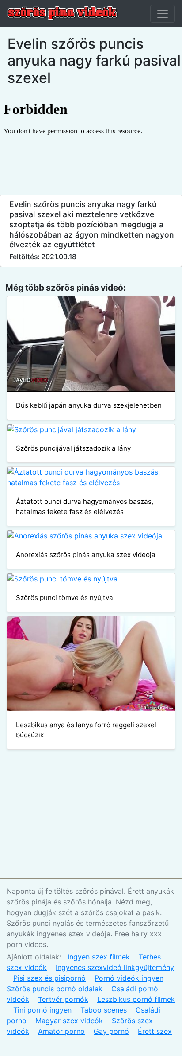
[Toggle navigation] (162, 14)
